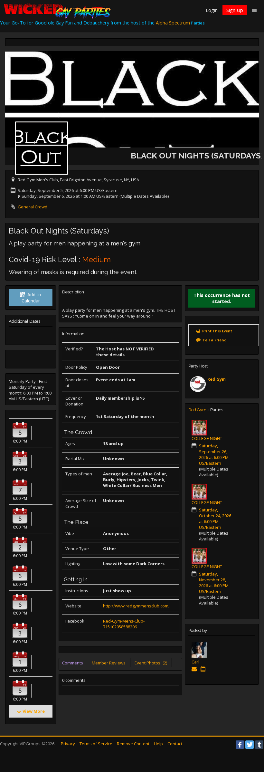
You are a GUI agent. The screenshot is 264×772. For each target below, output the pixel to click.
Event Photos (151, 663)
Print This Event (217, 331)
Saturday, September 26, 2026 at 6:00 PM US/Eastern (214, 454)
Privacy (68, 744)
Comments (72, 663)
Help (158, 744)
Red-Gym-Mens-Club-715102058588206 (124, 624)
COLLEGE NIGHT (207, 438)
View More (34, 711)
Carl (195, 662)
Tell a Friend (215, 340)
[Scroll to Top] (249, 741)
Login (212, 10)
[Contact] (195, 669)
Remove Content (133, 744)
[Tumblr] (259, 744)
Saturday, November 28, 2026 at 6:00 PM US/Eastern (214, 582)
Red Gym (216, 379)
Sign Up (234, 10)
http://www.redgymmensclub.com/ (136, 606)
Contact (174, 744)
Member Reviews (109, 663)
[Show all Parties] (204, 669)
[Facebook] (240, 744)
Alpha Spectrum (173, 22)
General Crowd (32, 207)
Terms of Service (96, 744)
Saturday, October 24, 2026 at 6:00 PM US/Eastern (215, 518)
